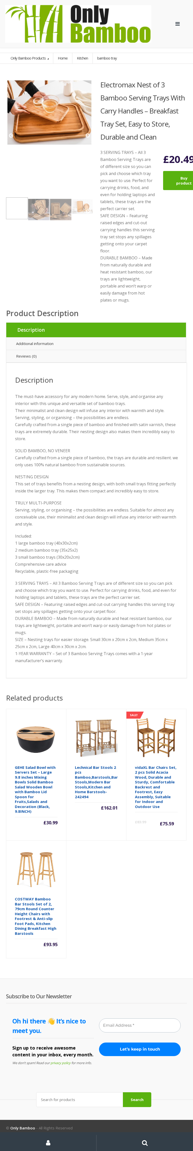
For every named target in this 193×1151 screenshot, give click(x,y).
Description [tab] (31, 330)
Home (63, 58)
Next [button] (88, 136)
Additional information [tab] (35, 343)
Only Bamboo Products (28, 58)
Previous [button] (11, 136)
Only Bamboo (22, 1127)
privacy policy (61, 1063)
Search (137, 1099)
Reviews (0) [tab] (26, 356)
